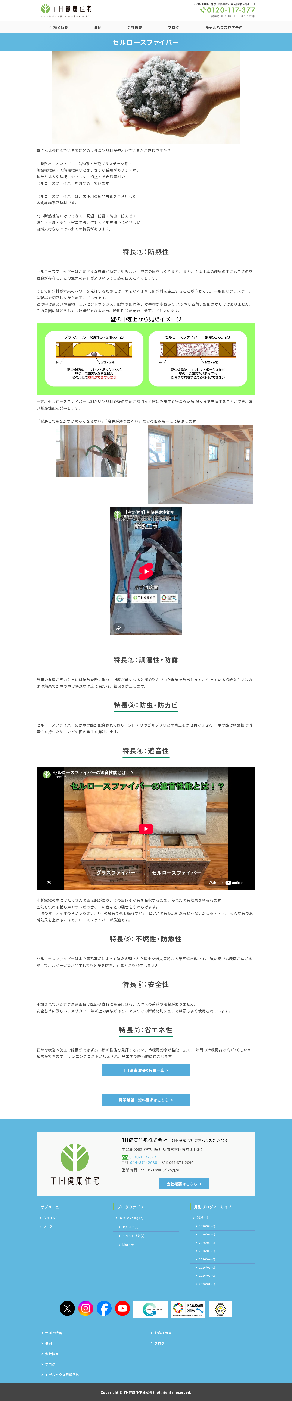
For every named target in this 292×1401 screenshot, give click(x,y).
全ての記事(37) (131, 1218)
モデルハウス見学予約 (224, 27)
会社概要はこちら (182, 1183)
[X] (67, 1308)
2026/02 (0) (207, 1276)
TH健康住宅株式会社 (140, 1392)
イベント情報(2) (133, 1236)
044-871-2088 (143, 1162)
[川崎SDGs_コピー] (188, 1309)
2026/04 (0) (207, 1259)
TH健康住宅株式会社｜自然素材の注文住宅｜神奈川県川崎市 (66, 10)
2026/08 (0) (207, 1226)
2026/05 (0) (207, 1251)
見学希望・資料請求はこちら (144, 1099)
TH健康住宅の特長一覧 (144, 1070)
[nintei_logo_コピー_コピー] (220, 1309)
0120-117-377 (142, 1156)
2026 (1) (202, 1218)
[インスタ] (85, 1308)
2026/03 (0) (207, 1267)
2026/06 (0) (207, 1243)
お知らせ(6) (130, 1227)
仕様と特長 (58, 27)
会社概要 (134, 27)
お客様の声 (50, 1218)
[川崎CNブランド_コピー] (150, 1309)
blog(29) (128, 1245)
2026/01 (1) (207, 1284)
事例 (98, 27)
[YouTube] (122, 1308)
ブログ (173, 27)
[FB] (104, 1308)
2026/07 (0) (207, 1234)
